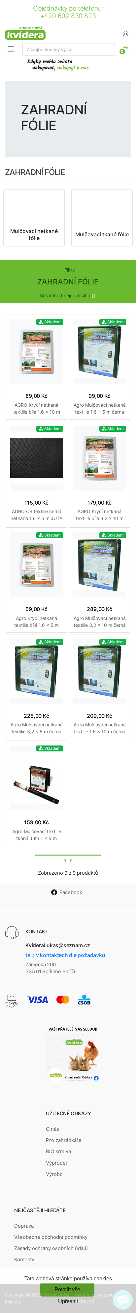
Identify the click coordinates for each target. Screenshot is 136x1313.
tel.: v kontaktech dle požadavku (65, 955)
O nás (52, 1129)
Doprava (24, 1226)
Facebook (70, 892)
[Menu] (11, 49)
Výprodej (56, 1163)
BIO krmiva (58, 1151)
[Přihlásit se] (125, 33)
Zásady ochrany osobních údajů (51, 1248)
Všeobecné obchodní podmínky (50, 1237)
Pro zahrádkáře (64, 1140)
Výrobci (55, 1174)
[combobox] (68, 49)
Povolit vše (67, 1289)
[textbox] (68, 49)
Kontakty (24, 1259)
